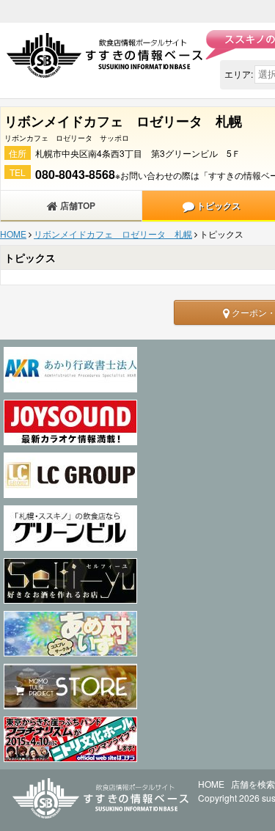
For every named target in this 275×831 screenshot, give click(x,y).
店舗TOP (76, 205)
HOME (13, 233)
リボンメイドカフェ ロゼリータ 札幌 (113, 233)
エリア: (238, 73)
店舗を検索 (253, 783)
